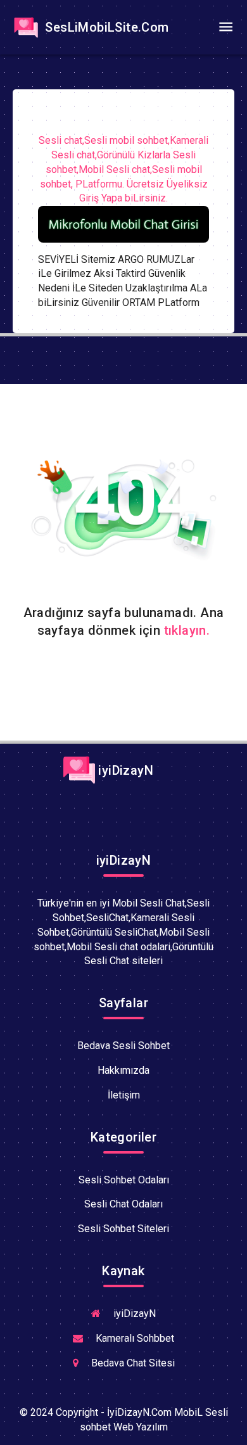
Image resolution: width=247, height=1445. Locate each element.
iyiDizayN (124, 770)
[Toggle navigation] (225, 27)
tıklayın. (187, 630)
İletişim (124, 1095)
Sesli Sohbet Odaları (124, 1180)
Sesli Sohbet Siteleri (123, 1229)
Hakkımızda (123, 1070)
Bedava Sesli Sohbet (123, 1046)
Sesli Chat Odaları (123, 1204)
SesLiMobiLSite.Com (105, 27)
